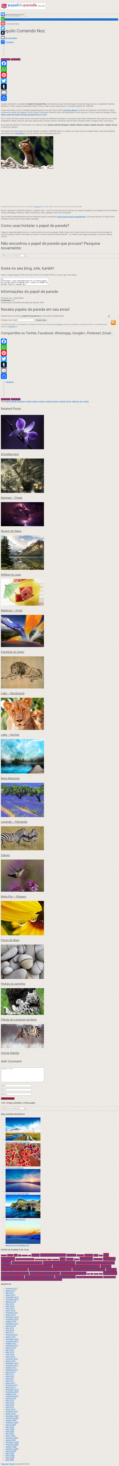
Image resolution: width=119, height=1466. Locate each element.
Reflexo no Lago (11, 574)
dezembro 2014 (12, 1297)
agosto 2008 (11, 1451)
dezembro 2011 (12, 1363)
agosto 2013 (11, 1326)
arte (16, 1255)
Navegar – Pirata (11, 497)
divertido (80, 1255)
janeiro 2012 (11, 1361)
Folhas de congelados (15, 1168)
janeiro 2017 (11, 1291)
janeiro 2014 (11, 1315)
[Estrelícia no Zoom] (59, 631)
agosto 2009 (11, 1425)
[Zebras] (59, 838)
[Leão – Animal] (59, 714)
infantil (49, 1259)
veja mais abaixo (70, 110)
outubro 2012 (11, 1343)
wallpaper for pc (65, 1276)
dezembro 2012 (12, 1339)
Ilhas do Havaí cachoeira (15, 1219)
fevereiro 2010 (12, 1411)
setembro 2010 (12, 1396)
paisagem (98, 1259)
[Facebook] (59, 63)
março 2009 (10, 1436)
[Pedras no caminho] (59, 962)
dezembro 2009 (12, 1416)
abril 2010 (10, 1407)
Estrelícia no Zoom (12, 652)
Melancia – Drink (11, 610)
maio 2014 (10, 1308)
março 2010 (10, 1409)
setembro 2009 (12, 1422)
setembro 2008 (12, 1449)
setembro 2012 (12, 1346)
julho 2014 (10, 1304)
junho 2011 (10, 1376)
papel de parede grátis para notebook (76, 1266)
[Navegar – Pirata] (59, 476)
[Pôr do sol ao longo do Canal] (23, 1191)
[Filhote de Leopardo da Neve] (59, 1001)
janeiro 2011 (11, 1387)
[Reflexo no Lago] (59, 552)
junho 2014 (10, 1306)
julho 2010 (10, 1400)
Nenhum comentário (9, 38)
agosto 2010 (11, 1398)
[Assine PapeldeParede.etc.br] (113, 323)
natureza (75, 401)
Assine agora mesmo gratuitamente (71, 217)
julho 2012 (10, 1350)
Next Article (15, 59)
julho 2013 (10, 1328)
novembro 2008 (12, 1444)
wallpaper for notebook (40, 1276)
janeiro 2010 (11, 1414)
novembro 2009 (12, 1418)
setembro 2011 (12, 1370)
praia (88, 1274)
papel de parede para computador (50, 1269)
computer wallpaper (53, 1255)
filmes (101, 1255)
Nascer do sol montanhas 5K (17, 1245)
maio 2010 (10, 1405)
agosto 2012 (11, 1348)
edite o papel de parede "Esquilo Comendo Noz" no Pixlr (24, 114)
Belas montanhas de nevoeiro (18, 1142)
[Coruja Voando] (59, 1036)
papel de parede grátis (59, 1263)
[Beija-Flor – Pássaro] (59, 876)
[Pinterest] (59, 75)
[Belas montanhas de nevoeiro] (23, 1140)
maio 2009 (10, 1431)
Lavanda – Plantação (14, 821)
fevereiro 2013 (12, 1335)
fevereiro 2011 (12, 1385)
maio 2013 (10, 1330)
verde (101, 1274)
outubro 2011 (11, 1368)
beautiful (25, 1255)
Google (58, 324)
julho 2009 (10, 1427)
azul (19, 1255)
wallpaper (110, 1273)
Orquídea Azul (10, 454)
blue (29, 1255)
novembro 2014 (12, 1299)
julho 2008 (10, 1453)
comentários (20, 133)
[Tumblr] (59, 86)
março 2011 (10, 1383)
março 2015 (10, 1295)
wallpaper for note (12, 1276)
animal (7, 401)
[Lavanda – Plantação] (59, 800)
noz (81, 401)
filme (95, 1255)
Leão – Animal (10, 734)
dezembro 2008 (12, 1442)
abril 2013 (10, 1332)
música (69, 1259)
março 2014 (10, 1310)
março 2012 (10, 1357)
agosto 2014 (11, 1302)
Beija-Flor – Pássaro (13, 896)
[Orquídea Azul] (59, 432)
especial (88, 1255)
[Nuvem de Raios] (59, 514)
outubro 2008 (11, 1447)
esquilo (41, 401)
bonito (35, 1255)
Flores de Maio (10, 940)
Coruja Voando (10, 1053)
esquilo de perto (52, 401)
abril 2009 (10, 1433)
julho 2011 (10, 1374)
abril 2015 (10, 1293)
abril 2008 (10, 1460)
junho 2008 (10, 1455)
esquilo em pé (65, 401)
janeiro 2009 (11, 1440)
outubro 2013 (11, 1321)
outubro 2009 (11, 1420)
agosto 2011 (11, 1372)
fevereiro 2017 (12, 1288)
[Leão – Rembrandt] (59, 672)
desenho (71, 1255)
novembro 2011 (12, 1365)
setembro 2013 (12, 1324)
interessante (55, 1259)
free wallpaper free (41, 1259)
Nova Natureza (10, 778)
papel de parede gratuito (27, 1263)
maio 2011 (10, 1379)
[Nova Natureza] (59, 756)
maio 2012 (10, 1354)
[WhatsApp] (59, 69)
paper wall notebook (73, 1273)
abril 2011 (10, 1381)
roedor (86, 401)
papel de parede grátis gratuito (95, 1263)
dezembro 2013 (12, 1317)
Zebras (5, 855)
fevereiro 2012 (12, 1359)
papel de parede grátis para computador (26, 1266)
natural (76, 1259)
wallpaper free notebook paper (89, 1277)
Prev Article (5, 59)
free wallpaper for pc (24, 1259)
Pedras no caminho (13, 983)
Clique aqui (37, 206)
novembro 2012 (12, 1341)
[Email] (59, 92)
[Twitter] (59, 81)
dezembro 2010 (12, 1390)
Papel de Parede (8, 1464)
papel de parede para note (88, 1269)
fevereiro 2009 (12, 1438)
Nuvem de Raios (11, 531)
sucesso (96, 1274)
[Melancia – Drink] (59, 592)
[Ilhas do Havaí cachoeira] (23, 1217)
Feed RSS (11, 326)
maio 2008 (10, 1458)
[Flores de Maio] (59, 918)
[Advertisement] (47, 187)
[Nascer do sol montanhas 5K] (23, 1243)
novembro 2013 (12, 1319)
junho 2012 (10, 1352)
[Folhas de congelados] (23, 1166)
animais (4, 1255)
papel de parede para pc (45, 1273)
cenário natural (32, 401)
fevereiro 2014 (12, 1313)
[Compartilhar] (59, 98)
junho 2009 (10, 1429)
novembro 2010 (12, 1392)
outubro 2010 (11, 1394)
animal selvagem (18, 401)
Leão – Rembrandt (12, 693)
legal (63, 1259)
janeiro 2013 (11, 1337)
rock (91, 1274)
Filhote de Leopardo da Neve (19, 1019)
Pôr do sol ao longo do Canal (17, 1194)
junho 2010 (10, 1403)
